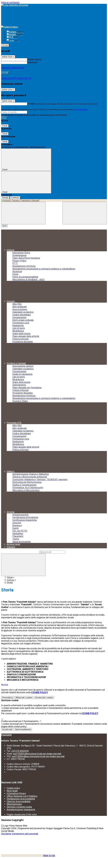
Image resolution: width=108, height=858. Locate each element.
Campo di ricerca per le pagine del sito (20, 552)
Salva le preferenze (23, 729)
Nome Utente (34, 59)
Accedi (5, 45)
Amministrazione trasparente (21, 809)
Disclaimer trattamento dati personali (19, 833)
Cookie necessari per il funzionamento (20, 721)
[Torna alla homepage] (54, 200)
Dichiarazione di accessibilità (21, 798)
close (4, 226)
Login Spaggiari (80, 109)
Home (10, 577)
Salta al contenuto (10, 2)
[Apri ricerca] (84, 213)
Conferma (15, 198)
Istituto (10, 580)
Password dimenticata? (12, 67)
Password (33, 62)
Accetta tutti (44, 697)
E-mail (31, 103)
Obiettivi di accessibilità (18, 801)
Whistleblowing (14, 804)
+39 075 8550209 (20, 751)
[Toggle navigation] (23, 213)
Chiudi (4, 126)
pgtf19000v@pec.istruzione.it (38, 756)
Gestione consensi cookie (19, 807)
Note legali (12, 790)
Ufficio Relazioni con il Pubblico (22, 796)
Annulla (5, 198)
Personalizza (7, 697)
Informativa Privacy (16, 793)
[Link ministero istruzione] (14, 5)
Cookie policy (13, 788)
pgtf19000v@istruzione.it (37, 753)
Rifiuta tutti (24, 697)
